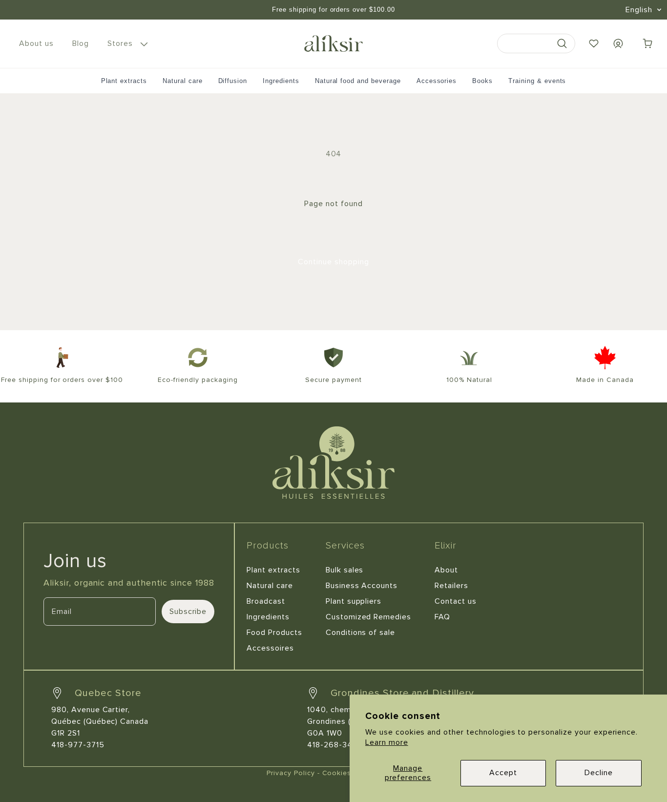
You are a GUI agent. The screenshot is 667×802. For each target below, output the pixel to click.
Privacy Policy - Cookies (309, 773)
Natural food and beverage (358, 80)
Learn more (386, 742)
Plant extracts (124, 80)
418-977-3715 (77, 745)
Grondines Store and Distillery (402, 693)
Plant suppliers (353, 601)
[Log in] (618, 43)
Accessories (437, 80)
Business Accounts (361, 586)
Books (482, 80)
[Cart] (647, 43)
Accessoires (270, 648)
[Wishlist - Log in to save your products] (594, 43)
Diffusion (233, 80)
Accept (503, 773)
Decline (598, 773)
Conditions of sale (360, 632)
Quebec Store (108, 693)
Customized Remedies (368, 617)
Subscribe (188, 611)
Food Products (274, 632)
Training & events (537, 80)
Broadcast (266, 601)
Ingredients (281, 80)
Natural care (183, 80)
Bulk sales (345, 570)
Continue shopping (333, 262)
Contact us (456, 601)
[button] (126, 43)
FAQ (442, 617)
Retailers (451, 586)
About (446, 570)
